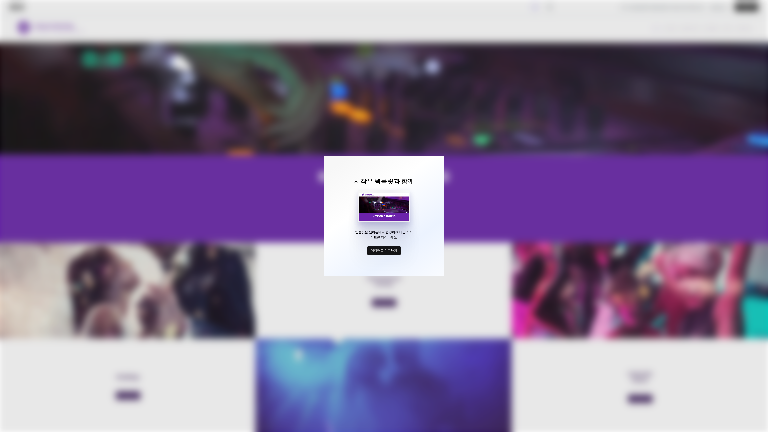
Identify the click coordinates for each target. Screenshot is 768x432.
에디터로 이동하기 (384, 250)
